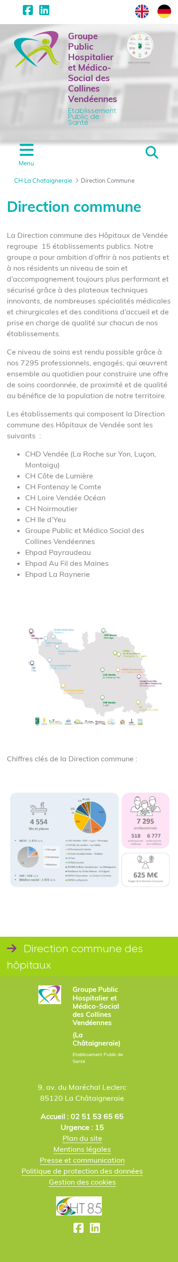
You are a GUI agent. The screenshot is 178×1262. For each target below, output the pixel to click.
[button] (152, 152)
